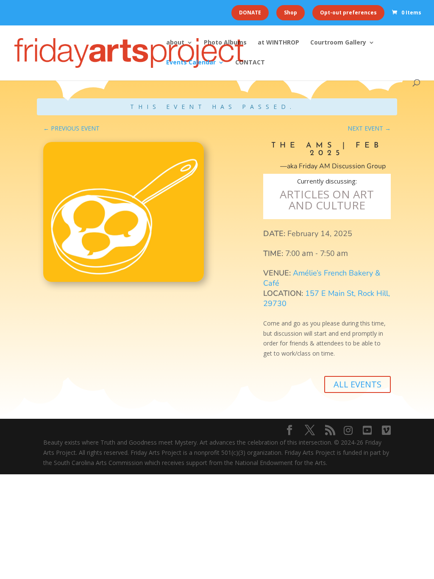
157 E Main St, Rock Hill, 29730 (326, 298)
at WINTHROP (278, 42)
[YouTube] (367, 430)
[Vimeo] (386, 430)
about (175, 42)
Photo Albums (225, 42)
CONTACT (250, 62)
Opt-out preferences (348, 12)
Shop (290, 12)
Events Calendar (191, 62)
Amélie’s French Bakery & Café (321, 278)
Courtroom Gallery (338, 42)
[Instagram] (348, 430)
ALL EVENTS (357, 384)
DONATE (250, 12)
